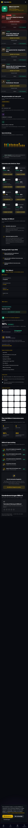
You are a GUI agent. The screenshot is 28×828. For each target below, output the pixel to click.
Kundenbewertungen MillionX (8, 369)
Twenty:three (8, 192)
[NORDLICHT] (5, 392)
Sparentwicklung (6, 356)
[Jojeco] (17, 410)
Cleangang (8, 204)
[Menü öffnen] (25, 2)
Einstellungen (7, 819)
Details (14, 27)
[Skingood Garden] (11, 392)
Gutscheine (5, 352)
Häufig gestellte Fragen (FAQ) (8, 361)
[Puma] (23, 392)
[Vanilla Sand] (17, 392)
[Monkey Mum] (23, 398)
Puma (19, 179)
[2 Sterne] (7, 509)
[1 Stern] (4, 509)
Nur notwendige (18, 816)
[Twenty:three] (5, 398)
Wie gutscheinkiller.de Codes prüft (9, 354)
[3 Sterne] (9, 509)
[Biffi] (11, 398)
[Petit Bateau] (23, 404)
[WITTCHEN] (5, 404)
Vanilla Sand (8, 179)
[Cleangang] (17, 398)
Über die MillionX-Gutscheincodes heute (10, 365)
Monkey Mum (20, 204)
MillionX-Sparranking (7, 367)
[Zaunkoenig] (23, 410)
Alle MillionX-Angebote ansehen (14, 487)
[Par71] (11, 404)
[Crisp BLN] (5, 410)
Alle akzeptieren (8, 816)
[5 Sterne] (14, 509)
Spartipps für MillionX (7, 358)
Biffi (19, 192)
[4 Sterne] (11, 509)
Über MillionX (5, 363)
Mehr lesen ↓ (4, 274)
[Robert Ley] (17, 404)
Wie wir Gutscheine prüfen (7, 345)
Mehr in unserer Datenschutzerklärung (16, 812)
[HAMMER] (11, 410)
